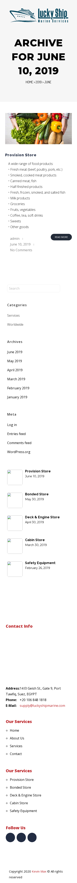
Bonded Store (20, 787)
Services (13, 315)
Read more (61, 237)
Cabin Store (19, 803)
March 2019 (16, 379)
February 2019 (18, 388)
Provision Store (21, 155)
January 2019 (17, 397)
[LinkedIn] (21, 837)
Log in (12, 425)
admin (15, 238)
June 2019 (14, 352)
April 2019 (15, 370)
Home (29, 82)
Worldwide (15, 324)
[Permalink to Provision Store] (38, 128)
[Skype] (32, 837)
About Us (17, 738)
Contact (16, 754)
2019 (39, 82)
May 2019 (14, 361)
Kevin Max (39, 871)
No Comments (21, 250)
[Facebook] (10, 837)
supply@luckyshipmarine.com (42, 705)
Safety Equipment (23, 811)
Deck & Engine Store (25, 795)
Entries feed (16, 434)
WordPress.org (18, 452)
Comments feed (19, 443)
